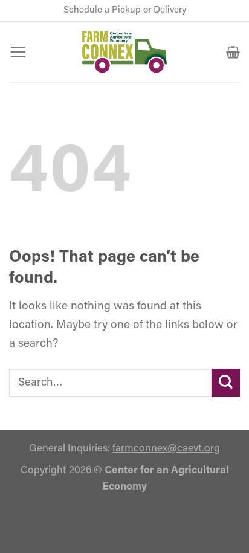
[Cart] (233, 52)
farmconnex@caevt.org (166, 449)
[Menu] (18, 51)
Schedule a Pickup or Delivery (124, 10)
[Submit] (226, 383)
